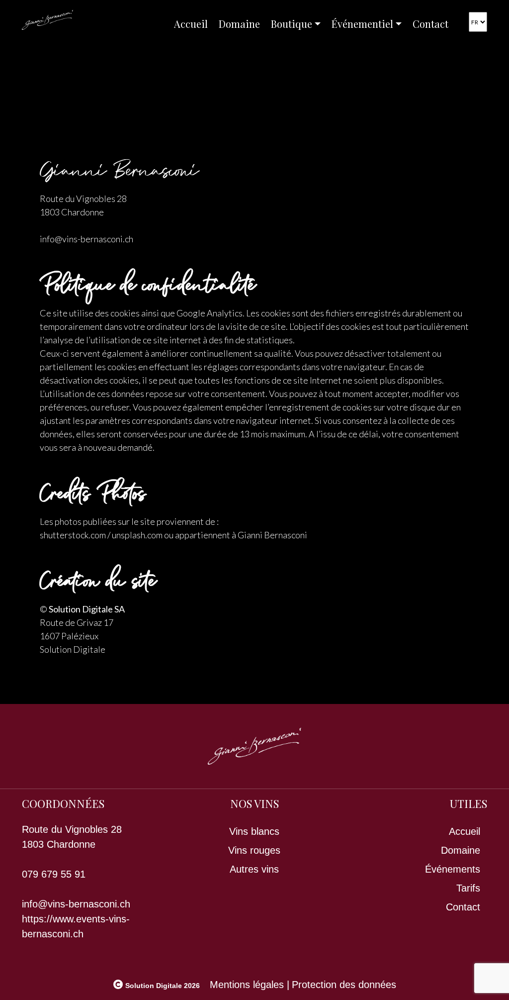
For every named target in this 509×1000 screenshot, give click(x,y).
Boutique (291, 23)
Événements (452, 869)
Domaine (239, 23)
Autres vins (254, 869)
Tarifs (468, 888)
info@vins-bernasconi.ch (76, 904)
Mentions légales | (249, 984)
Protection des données (344, 984)
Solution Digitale (72, 649)
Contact (430, 23)
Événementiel (362, 23)
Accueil (191, 23)
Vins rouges (254, 850)
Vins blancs (254, 831)
